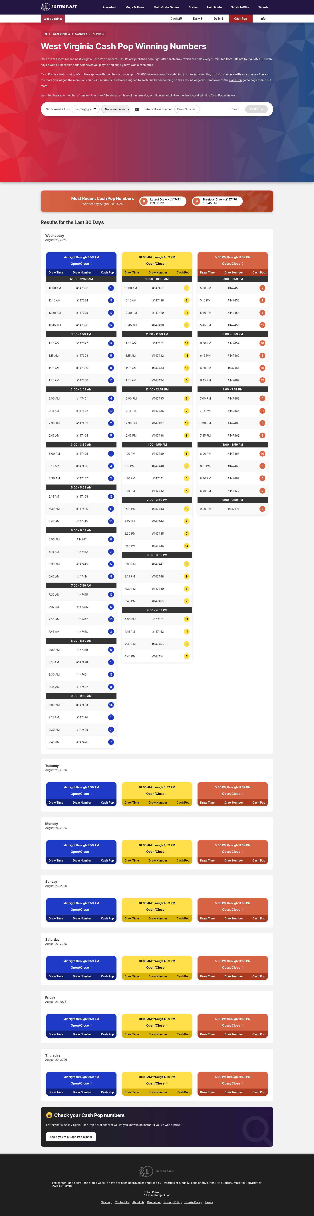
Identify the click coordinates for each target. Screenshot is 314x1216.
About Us (138, 1202)
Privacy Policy (173, 1202)
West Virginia (53, 18)
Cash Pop (240, 18)
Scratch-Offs (240, 7)
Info (262, 18)
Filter (254, 109)
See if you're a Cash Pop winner (71, 1137)
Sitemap (106, 1202)
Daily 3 (197, 18)
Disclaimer (154, 1202)
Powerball (109, 7)
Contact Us (122, 1202)
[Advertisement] (157, 143)
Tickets (263, 7)
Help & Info (214, 7)
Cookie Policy (193, 1202)
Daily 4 (218, 18)
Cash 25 (176, 18)
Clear (235, 109)
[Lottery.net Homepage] (46, 34)
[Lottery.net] (59, 9)
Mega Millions (135, 7)
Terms (209, 1202)
